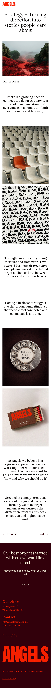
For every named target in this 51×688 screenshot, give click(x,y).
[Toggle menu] (47, 4)
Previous (9, 534)
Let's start (25, 584)
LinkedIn (9, 635)
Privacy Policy (9, 679)
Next (43, 534)
